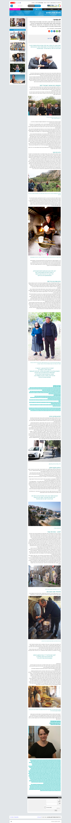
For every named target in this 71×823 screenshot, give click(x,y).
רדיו (17, 2)
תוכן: (59, 803)
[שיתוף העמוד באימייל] (49, 31)
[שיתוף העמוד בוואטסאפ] (57, 31)
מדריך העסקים (26, 9)
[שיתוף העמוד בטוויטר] (51, 31)
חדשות (52, 9)
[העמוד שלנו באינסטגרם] (20, 2)
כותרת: (59, 801)
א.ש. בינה (39, 817)
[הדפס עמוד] (59, 31)
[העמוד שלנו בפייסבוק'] (18, 2)
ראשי (58, 9)
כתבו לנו (11, 817)
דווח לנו (12, 2)
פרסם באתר (16, 817)
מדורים (38, 9)
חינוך (45, 9)
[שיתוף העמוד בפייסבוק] (54, 31)
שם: (59, 799)
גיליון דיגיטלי (15, 9)
